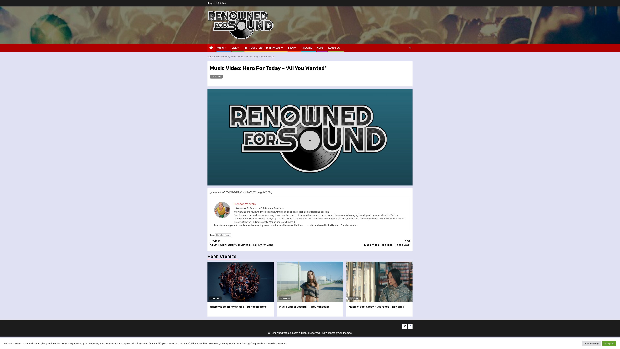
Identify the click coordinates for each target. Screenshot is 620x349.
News (320, 48)
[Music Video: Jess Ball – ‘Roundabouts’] (310, 282)
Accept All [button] (609, 343)
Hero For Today (223, 235)
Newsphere (328, 332)
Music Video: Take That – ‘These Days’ (387, 242)
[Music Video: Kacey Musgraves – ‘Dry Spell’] (379, 282)
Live (234, 48)
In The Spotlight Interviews (262, 48)
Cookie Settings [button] (591, 343)
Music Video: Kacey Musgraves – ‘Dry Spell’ (377, 306)
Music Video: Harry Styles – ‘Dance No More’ (238, 306)
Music (220, 48)
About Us (334, 48)
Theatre (306, 48)
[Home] (211, 48)
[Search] (410, 48)
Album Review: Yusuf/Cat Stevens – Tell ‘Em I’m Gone (241, 242)
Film (291, 48)
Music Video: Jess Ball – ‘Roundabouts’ (304, 306)
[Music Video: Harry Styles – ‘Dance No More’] (240, 282)
